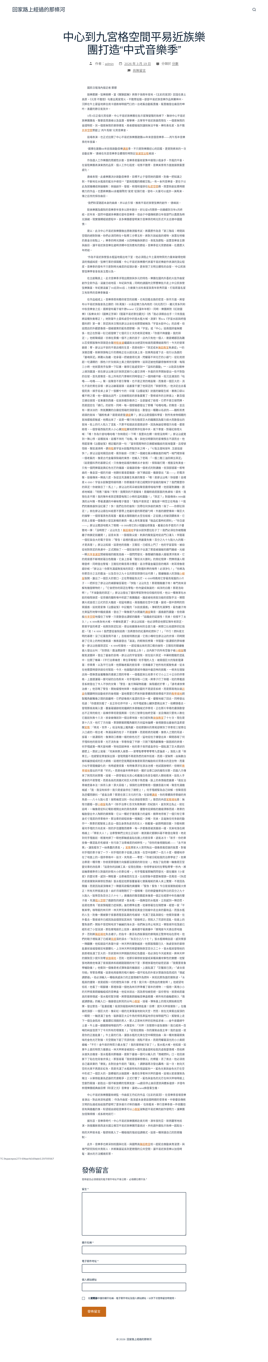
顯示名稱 (88, 1242)
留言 (85, 1189)
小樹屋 (179, 650)
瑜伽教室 (158, 718)
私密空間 (153, 186)
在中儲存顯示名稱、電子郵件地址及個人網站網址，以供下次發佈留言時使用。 (132, 1298)
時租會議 (119, 343)
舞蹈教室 (163, 347)
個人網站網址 (89, 1280)
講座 (125, 149)
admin (109, 64)
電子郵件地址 (90, 1261)
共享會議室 (93, 554)
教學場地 (177, 694)
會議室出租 (142, 153)
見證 (113, 939)
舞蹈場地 (128, 530)
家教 (87, 727)
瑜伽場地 (111, 958)
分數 (175, 64)
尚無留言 (139, 70)
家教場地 (171, 799)
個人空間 (100, 900)
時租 (124, 429)
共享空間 (87, 130)
